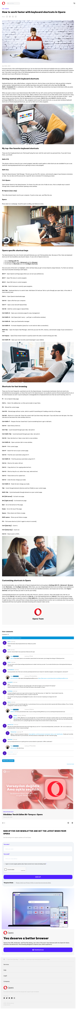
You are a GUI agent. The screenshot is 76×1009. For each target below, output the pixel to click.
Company (7, 981)
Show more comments (8, 760)
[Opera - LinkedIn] (12, 998)
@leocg (15, 717)
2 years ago (13, 641)
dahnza (32, 709)
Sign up (38, 877)
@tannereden (14, 748)
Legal (5, 976)
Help (5, 970)
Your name (6, 844)
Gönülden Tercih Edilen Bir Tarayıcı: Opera (23, 814)
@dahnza (13, 711)
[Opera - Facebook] (4, 998)
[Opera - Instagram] (14, 998)
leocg (24, 715)
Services (6, 964)
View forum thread (70, 764)
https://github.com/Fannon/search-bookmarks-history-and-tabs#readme (46, 734)
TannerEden (33, 745)
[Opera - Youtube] (9, 998)
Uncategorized (8, 811)
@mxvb (12, 658)
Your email (6, 854)
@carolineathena (14, 678)
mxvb (32, 656)
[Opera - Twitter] (7, 998)
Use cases (5, 8)
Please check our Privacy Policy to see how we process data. (33, 882)
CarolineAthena (34, 676)
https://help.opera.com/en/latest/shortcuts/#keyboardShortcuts (53, 678)
